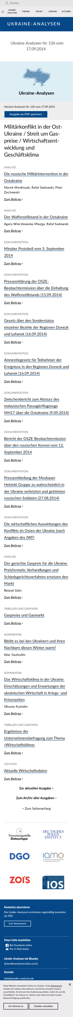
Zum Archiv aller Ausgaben (35, 798)
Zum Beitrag (12, 199)
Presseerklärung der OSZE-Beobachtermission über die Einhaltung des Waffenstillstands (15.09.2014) (36, 288)
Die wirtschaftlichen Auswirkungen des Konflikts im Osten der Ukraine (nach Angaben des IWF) (36, 530)
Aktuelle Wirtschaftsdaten (25, 771)
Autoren (66, 11)
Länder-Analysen (12, 11)
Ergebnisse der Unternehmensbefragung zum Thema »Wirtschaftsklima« (34, 738)
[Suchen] (7, 3)
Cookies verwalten (43, 1006)
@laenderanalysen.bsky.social (21, 963)
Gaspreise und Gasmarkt (24, 615)
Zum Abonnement (17, 924)
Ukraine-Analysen (34, 24)
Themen (26, 11)
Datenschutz (56, 986)
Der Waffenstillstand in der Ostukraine (36, 217)
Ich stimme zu (15, 1006)
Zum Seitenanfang (38, 808)
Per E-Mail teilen (19, 949)
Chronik (53, 11)
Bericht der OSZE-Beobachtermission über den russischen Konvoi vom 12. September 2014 (35, 445)
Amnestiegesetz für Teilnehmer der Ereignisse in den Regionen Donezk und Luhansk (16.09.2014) (36, 366)
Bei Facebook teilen (20, 945)
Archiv (39, 11)
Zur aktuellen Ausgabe (35, 788)
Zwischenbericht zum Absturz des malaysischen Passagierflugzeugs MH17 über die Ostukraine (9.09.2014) (36, 406)
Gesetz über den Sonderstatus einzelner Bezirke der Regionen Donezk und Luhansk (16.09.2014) (36, 327)
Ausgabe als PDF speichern (26, 114)
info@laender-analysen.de (19, 978)
